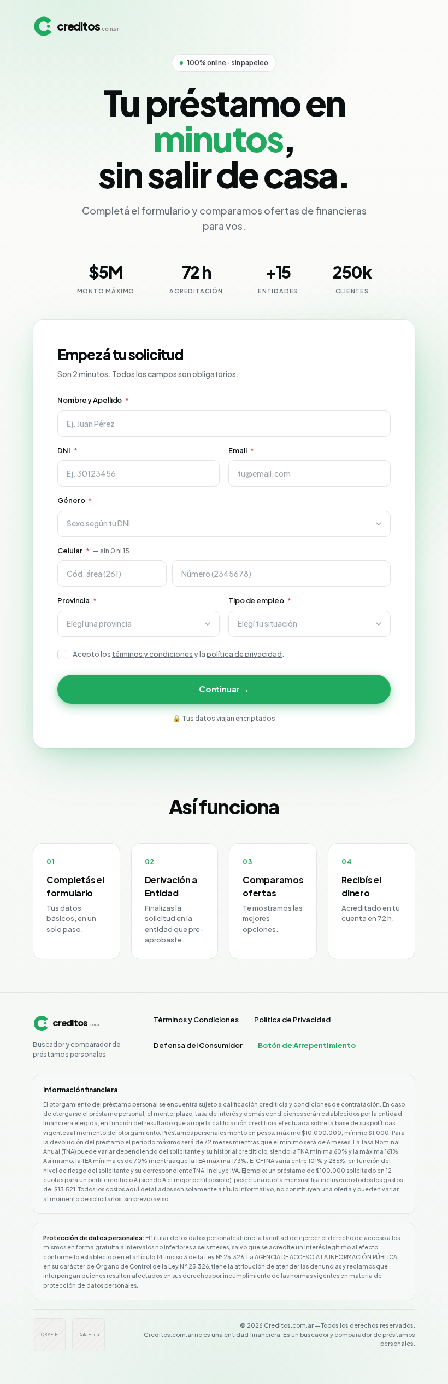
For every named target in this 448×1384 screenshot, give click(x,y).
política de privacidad (244, 654)
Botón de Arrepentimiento (307, 1045)
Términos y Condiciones (196, 1019)
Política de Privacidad (292, 1019)
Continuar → (224, 689)
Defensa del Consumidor (198, 1045)
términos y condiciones (152, 654)
